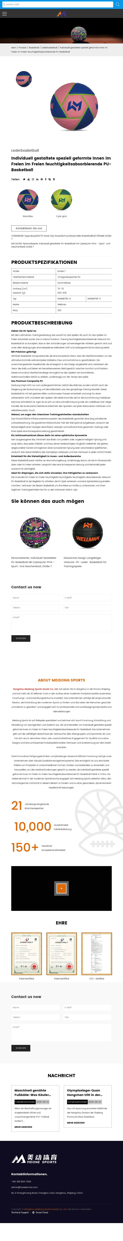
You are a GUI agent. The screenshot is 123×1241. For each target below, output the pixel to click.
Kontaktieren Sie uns (29, 228)
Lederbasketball (49, 47)
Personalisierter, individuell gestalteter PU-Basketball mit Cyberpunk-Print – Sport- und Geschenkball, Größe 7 (33, 562)
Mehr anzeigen (23, 1127)
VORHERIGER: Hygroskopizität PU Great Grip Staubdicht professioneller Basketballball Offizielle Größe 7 (61, 237)
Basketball (34, 47)
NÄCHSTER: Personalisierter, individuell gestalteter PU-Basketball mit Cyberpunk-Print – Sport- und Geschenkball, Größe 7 (60, 245)
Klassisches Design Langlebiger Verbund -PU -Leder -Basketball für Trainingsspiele (85, 562)
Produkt (23, 47)
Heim (13, 47)
